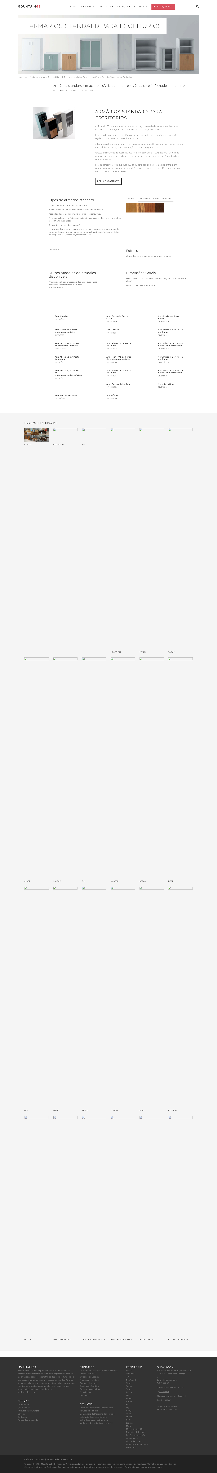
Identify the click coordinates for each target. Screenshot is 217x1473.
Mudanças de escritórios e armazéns (96, 1423)
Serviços (123, 6)
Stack (128, 1383)
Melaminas (145, 199)
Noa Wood (131, 1380)
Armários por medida (89, 1380)
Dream (129, 1401)
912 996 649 (164, 1391)
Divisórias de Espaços (89, 1376)
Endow (129, 1416)
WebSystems (71, 1464)
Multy (128, 1426)
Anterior (67, 102)
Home (73, 6)
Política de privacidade (28, 1420)
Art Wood (130, 1373)
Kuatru (129, 1398)
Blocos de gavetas (134, 1441)
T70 (127, 1376)
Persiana (167, 199)
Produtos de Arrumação (40, 77)
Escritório (95, 77)
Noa (128, 1419)
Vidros (156, 199)
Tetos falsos (85, 1392)
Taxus (129, 1386)
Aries (128, 1413)
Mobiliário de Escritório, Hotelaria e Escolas (71, 77)
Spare (129, 1389)
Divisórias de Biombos (136, 1432)
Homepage (22, 77)
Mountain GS (23, 1404)
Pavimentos (85, 1395)
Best (128, 1404)
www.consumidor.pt (153, 1467)
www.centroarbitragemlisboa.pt (90, 1467)
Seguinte (74, 102)
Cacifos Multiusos (88, 1373)
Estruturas (55, 249)
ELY (127, 1395)
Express (129, 1422)
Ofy (127, 1407)
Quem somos (87, 6)
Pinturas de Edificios (89, 1410)
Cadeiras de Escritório (89, 1386)
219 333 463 (164, 1383)
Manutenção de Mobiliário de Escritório (97, 1413)
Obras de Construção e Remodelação (96, 1407)
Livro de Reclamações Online (59, 1459)
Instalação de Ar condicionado (93, 1417)
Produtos (105, 6)
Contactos (140, 6)
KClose (129, 1392)
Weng (128, 1410)
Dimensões (59, 319)
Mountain (29, 6)
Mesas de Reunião (134, 1429)
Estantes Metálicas (88, 1383)
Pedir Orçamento (163, 6)
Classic (129, 1370)
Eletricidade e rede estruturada (94, 1420)
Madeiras (132, 199)
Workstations (132, 1438)
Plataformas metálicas (90, 1389)
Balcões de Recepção (135, 1435)
